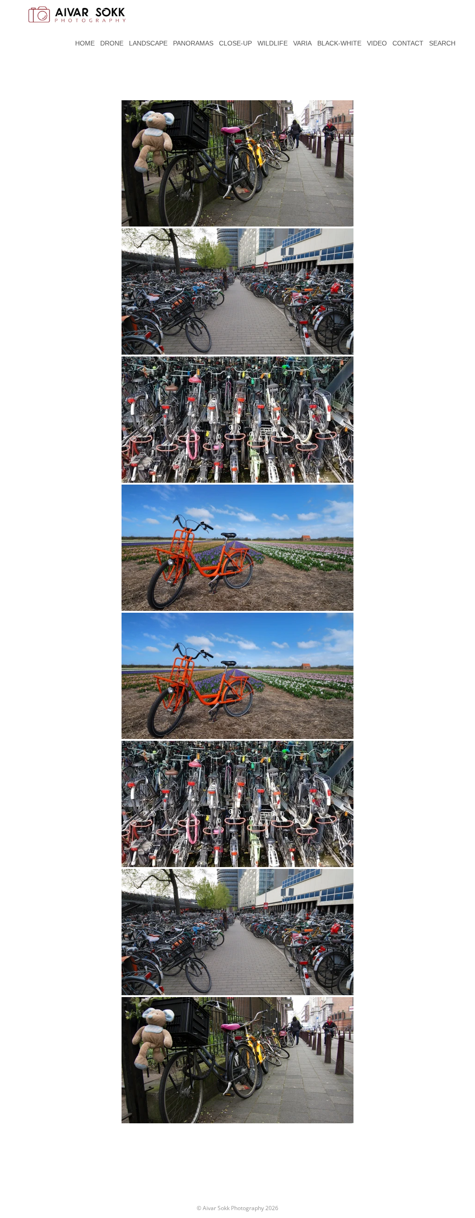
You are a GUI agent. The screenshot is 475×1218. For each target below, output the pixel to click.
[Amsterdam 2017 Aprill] (237, 163)
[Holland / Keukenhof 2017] (237, 548)
